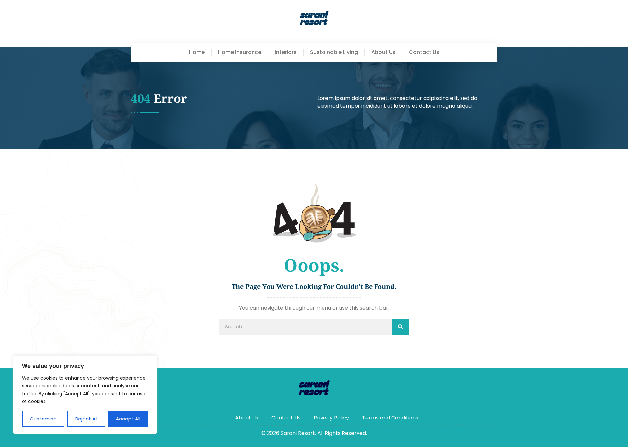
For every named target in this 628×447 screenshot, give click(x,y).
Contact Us (424, 52)
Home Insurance (239, 52)
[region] (85, 394)
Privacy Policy (331, 417)
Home (197, 52)
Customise (43, 418)
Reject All (86, 418)
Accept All (128, 418)
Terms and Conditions (390, 417)
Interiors (286, 52)
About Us (383, 52)
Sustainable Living (334, 52)
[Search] (400, 327)
